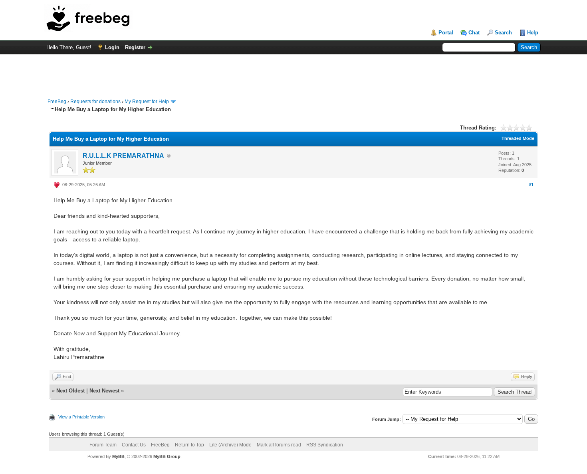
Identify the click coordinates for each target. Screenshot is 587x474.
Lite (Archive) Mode (230, 445)
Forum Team (103, 445)
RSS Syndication (324, 445)
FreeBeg (57, 101)
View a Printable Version (81, 416)
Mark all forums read (279, 445)
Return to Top (189, 445)
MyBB (118, 456)
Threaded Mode (518, 138)
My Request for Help (147, 101)
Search (503, 33)
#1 (531, 184)
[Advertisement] (293, 72)
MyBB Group (166, 456)
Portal (445, 33)
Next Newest (104, 391)
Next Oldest (70, 391)
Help (532, 33)
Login (112, 47)
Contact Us (134, 445)
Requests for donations (95, 101)
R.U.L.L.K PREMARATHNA (123, 155)
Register (135, 47)
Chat (474, 33)
